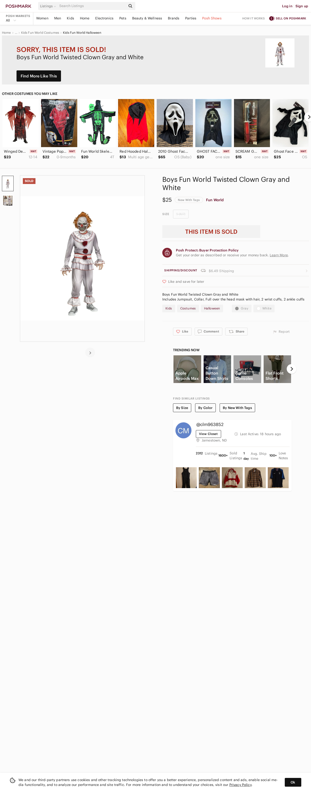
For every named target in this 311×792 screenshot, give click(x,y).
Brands (173, 18)
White (266, 308)
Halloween (212, 308)
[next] (90, 352)
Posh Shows (212, 18)
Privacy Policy (240, 785)
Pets (122, 18)
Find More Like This (39, 76)
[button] (49, 6)
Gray (244, 308)
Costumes (188, 308)
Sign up (301, 6)
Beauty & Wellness (147, 18)
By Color (205, 408)
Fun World (215, 200)
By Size (182, 408)
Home (85, 18)
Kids (70, 18)
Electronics (104, 18)
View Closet (208, 434)
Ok (293, 782)
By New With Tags (237, 408)
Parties (190, 18)
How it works (253, 18)
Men (57, 18)
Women (42, 18)
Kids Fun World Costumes (40, 33)
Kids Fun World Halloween (82, 33)
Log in (287, 6)
